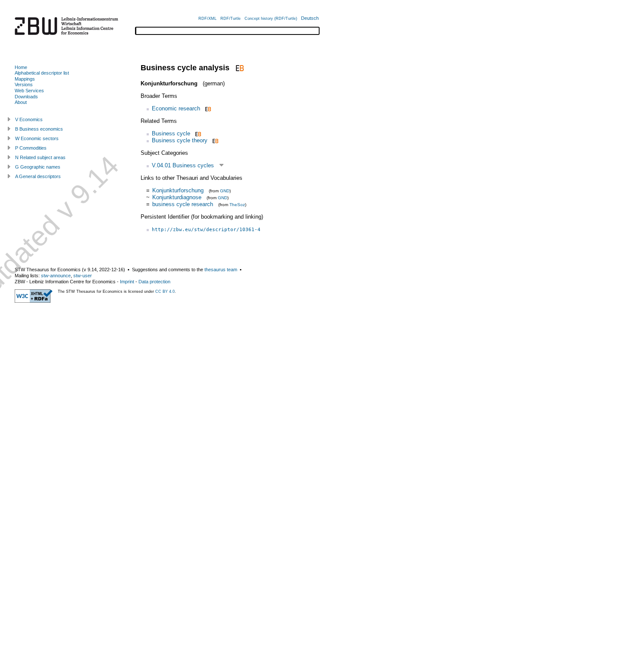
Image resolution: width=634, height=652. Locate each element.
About (21, 102)
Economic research (176, 108)
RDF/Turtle (230, 18)
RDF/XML (207, 18)
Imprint (127, 281)
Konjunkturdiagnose (176, 197)
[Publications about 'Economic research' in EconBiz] (207, 108)
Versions (24, 84)
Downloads (26, 96)
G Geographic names (37, 166)
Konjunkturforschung (178, 190)
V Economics (29, 119)
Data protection (154, 281)
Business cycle (171, 133)
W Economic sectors (37, 138)
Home (21, 67)
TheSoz (237, 204)
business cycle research (182, 204)
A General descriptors (38, 176)
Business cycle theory (179, 140)
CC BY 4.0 (165, 291)
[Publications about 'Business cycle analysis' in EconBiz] (239, 67)
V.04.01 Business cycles (183, 165)
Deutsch (310, 18)
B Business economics (39, 129)
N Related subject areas (40, 157)
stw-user (82, 275)
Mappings (25, 79)
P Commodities (31, 147)
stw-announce (56, 275)
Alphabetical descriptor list (42, 72)
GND (224, 190)
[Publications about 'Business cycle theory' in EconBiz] (214, 140)
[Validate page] (34, 301)
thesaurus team (220, 269)
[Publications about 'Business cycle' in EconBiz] (197, 133)
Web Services (29, 90)
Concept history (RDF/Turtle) (271, 18)
